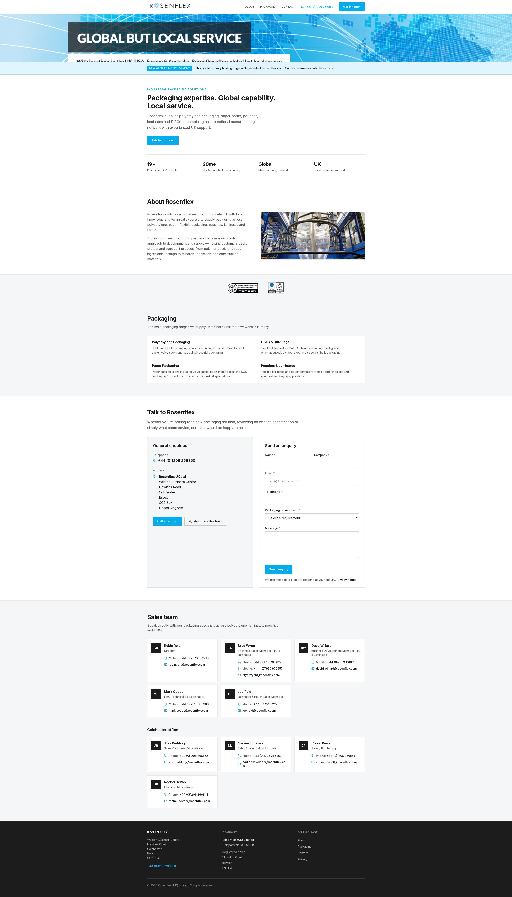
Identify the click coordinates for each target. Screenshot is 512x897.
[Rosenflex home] (171, 7)
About (250, 6)
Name (270, 455)
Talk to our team (162, 140)
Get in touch (352, 6)
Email (270, 473)
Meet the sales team (207, 521)
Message (272, 528)
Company (322, 455)
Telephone (274, 491)
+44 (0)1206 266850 (319, 6)
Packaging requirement (282, 510)
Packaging (268, 6)
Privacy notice (346, 579)
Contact (288, 6)
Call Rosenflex (167, 521)
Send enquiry (278, 569)
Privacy (302, 859)
